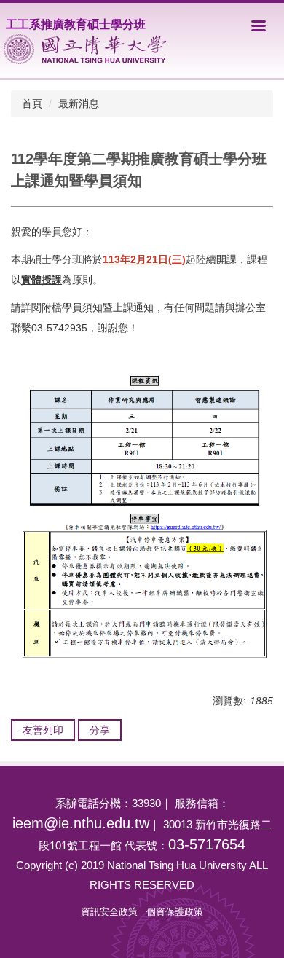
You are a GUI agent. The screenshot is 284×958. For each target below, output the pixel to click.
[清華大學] (85, 49)
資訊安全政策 (109, 911)
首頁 (32, 103)
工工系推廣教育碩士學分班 (76, 24)
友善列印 (43, 730)
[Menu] (258, 25)
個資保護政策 (174, 911)
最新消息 (78, 103)
